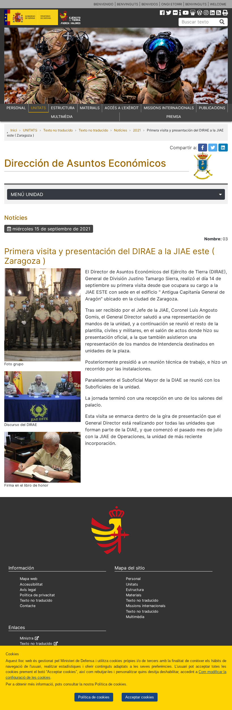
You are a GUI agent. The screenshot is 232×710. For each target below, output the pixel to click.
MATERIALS (90, 108)
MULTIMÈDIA (62, 117)
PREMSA (173, 117)
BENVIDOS (149, 4)
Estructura (135, 590)
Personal (133, 579)
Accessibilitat (31, 584)
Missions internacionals (146, 606)
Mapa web (28, 579)
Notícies (120, 130)
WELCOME (218, 4)
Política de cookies (93, 697)
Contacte (27, 606)
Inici (13, 130)
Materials (133, 595)
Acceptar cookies (139, 697)
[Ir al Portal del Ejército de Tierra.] (74, 17)
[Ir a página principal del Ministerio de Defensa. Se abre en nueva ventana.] (31, 17)
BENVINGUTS (127, 4)
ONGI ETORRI (171, 4)
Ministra (26, 638)
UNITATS (38, 108)
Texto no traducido (58, 130)
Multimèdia (135, 617)
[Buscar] (222, 22)
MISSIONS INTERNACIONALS (169, 108)
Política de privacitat (37, 595)
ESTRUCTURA (63, 108)
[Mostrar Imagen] (42, 314)
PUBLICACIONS (212, 108)
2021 (137, 130)
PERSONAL (16, 108)
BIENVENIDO (103, 4)
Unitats (132, 584)
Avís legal (28, 590)
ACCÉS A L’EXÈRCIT (122, 108)
